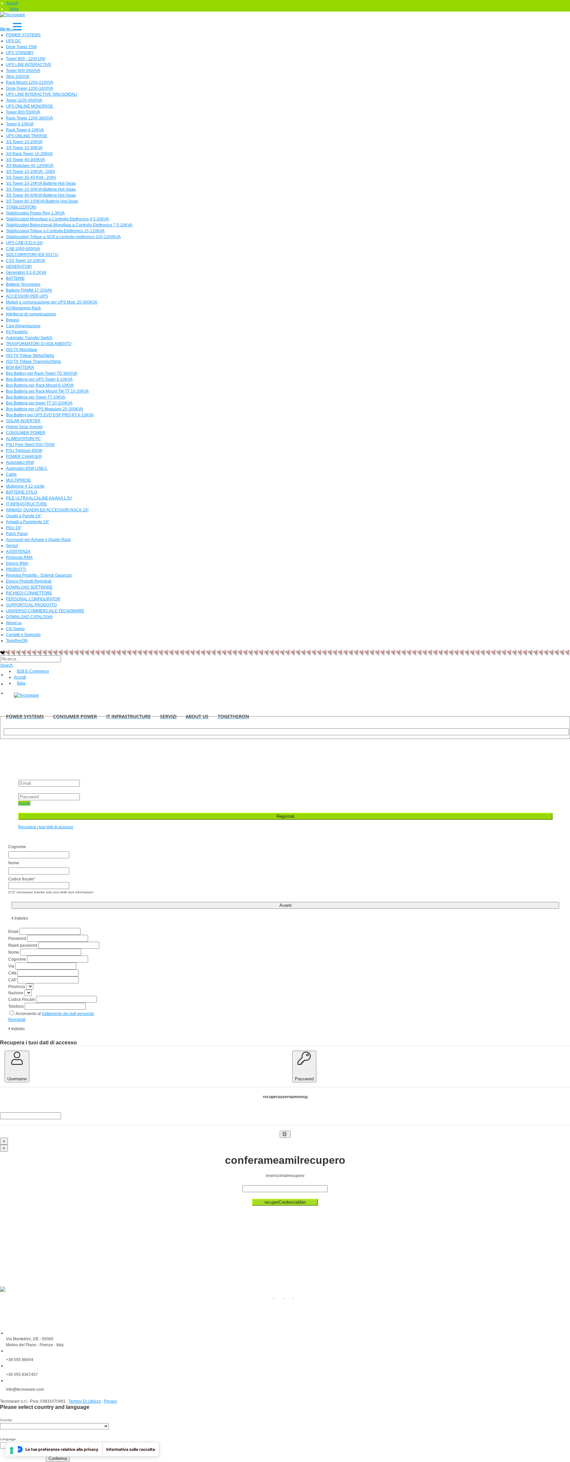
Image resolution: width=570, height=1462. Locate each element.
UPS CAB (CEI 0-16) (24, 242)
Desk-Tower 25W (21, 47)
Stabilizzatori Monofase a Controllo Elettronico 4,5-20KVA (57, 219)
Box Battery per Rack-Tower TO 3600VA (41, 373)
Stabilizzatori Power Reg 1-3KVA (35, 213)
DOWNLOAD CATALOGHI (29, 617)
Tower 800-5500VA (23, 112)
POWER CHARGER (24, 456)
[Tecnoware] (12, 14)
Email (13, 931)
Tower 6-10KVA (20, 124)
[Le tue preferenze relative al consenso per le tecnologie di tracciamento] (11, 1450)
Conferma (57, 1458)
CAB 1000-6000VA (23, 248)
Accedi (24, 803)
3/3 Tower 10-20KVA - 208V (30, 171)
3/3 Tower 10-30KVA (24, 147)
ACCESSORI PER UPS (27, 296)
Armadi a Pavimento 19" (27, 522)
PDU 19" (13, 527)
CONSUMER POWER (25, 432)
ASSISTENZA (18, 551)
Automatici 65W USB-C (27, 468)
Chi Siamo (15, 628)
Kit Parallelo (17, 332)
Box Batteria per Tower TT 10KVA (35, 397)
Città (12, 973)
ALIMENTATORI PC (23, 438)
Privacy (110, 1401)
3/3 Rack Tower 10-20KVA (29, 153)
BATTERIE (15, 278)
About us (14, 622)
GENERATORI (19, 266)
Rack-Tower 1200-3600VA (29, 118)
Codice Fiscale (21, 999)
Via (11, 966)
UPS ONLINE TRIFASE (26, 136)
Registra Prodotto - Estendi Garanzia (39, 575)
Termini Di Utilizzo (85, 1401)
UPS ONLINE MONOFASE (29, 106)
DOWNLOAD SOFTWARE (29, 587)
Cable (11, 474)
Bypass (12, 320)
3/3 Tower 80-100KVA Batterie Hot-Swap (42, 201)
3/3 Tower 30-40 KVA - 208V (31, 177)
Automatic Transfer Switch (29, 337)
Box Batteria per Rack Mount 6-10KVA (40, 385)
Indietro (17, 1029)
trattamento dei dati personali (68, 1013)
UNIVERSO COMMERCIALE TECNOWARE (45, 611)
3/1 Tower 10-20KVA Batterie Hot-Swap (41, 183)
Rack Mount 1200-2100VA (29, 82)
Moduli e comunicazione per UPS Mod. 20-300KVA (51, 302)
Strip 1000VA (17, 76)
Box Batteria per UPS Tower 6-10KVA (39, 379)
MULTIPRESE (18, 480)
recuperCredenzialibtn (285, 1202)
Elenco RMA (17, 563)
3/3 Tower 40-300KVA (25, 159)
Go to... (6, 29)
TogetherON (17, 640)
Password (17, 938)
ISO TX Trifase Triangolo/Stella (33, 361)
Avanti (285, 905)
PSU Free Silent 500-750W (30, 444)
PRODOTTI (16, 569)
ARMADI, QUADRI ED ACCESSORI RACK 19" (47, 510)
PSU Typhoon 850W (24, 450)
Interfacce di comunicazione (31, 314)
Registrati (285, 816)
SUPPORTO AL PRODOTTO (31, 605)
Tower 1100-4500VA (24, 100)
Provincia (16, 986)
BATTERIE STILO (21, 492)
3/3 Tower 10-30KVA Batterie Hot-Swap (41, 189)
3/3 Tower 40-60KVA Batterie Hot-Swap (41, 195)
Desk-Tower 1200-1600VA (29, 88)
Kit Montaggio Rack (23, 308)
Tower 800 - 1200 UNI (25, 58)
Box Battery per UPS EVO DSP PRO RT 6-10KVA (50, 415)
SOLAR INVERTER (23, 421)
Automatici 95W (20, 462)
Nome (13, 952)
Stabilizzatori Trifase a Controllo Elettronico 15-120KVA (55, 231)
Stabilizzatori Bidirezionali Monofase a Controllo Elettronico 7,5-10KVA (69, 225)
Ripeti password (22, 945)
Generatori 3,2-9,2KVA (26, 272)
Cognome (17, 959)
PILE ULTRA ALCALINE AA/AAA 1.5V (39, 498)
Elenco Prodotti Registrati (28, 581)
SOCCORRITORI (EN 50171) (32, 254)
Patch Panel (17, 533)
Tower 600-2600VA (23, 70)
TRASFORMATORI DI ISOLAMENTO (38, 343)
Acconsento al (55, 1013)
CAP (12, 980)
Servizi (12, 545)
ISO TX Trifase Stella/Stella (30, 355)
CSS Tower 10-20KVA (25, 260)
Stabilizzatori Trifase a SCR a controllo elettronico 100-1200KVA (63, 237)
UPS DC (13, 41)
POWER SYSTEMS (23, 35)
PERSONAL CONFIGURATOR (33, 599)
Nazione (15, 993)
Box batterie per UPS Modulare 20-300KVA (44, 409)
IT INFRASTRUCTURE (26, 504)
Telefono (16, 1006)
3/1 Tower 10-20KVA (24, 142)
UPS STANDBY (20, 52)
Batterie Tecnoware (23, 284)
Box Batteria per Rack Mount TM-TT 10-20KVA (47, 391)
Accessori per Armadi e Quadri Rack (38, 539)
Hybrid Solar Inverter (24, 427)
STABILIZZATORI (21, 207)
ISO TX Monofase (21, 349)
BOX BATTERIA (20, 367)
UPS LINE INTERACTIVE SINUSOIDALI (41, 94)
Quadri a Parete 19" (23, 516)
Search (6, 665)
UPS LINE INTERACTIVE (28, 64)
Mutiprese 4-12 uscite (25, 486)
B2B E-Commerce (33, 671)
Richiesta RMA (19, 557)
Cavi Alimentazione (23, 326)
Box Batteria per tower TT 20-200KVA (39, 403)
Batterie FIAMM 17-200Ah (29, 290)
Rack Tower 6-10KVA (25, 130)
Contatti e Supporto (23, 634)
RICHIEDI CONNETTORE (29, 593)
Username (17, 1078)
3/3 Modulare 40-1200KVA (29, 165)
